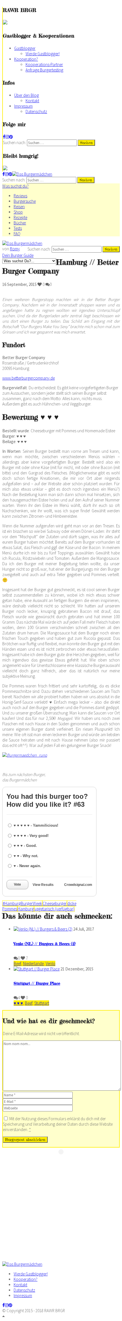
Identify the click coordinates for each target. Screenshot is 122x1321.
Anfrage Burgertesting (44, 70)
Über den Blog (26, 95)
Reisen (19, 206)
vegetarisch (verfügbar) (54, 909)
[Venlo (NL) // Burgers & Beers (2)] (43, 929)
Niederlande (33, 963)
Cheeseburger (55, 903)
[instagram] (7, 137)
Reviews (20, 195)
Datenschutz (36, 111)
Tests (18, 228)
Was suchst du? (15, 186)
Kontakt (32, 100)
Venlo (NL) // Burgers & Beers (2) (44, 943)
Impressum (23, 106)
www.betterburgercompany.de (28, 378)
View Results (43, 885)
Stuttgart (41, 1003)
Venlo (50, 963)
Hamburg (26, 909)
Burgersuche (25, 201)
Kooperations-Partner (44, 64)
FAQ (17, 233)
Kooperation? (26, 59)
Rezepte (20, 217)
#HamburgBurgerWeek (22, 903)
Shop (18, 212)
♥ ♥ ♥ (18, 1003)
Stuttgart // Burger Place (37, 983)
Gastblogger (24, 48)
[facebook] (4, 137)
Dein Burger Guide (17, 255)
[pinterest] (11, 137)
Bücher (20, 223)
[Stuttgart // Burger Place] (37, 969)
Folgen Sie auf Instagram (64, 1162)
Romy (15, 248)
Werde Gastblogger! (43, 53)
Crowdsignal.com (78, 885)
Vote (17, 884)
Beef (17, 963)
